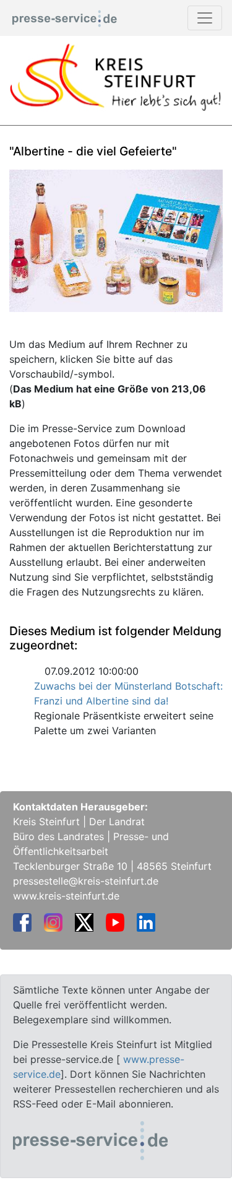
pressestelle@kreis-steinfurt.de (85, 881)
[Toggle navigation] (204, 18)
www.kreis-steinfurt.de (66, 896)
